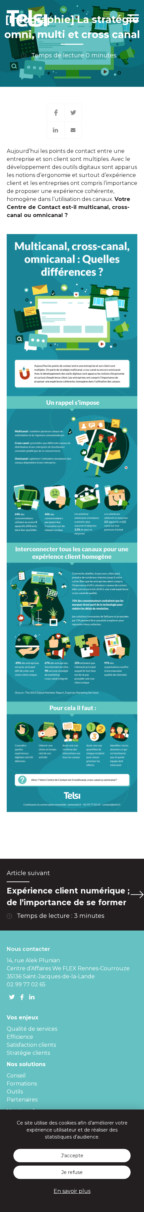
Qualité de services (32, 1029)
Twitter (73, 112)
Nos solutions (26, 1064)
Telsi (28, 18)
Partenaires (22, 1099)
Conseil (16, 1075)
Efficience (20, 1037)
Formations (22, 1083)
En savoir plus (72, 1191)
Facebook (56, 112)
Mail (73, 130)
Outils (15, 1091)
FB (22, 997)
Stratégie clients (28, 1053)
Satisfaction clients (31, 1045)
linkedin (32, 997)
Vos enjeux (22, 1017)
